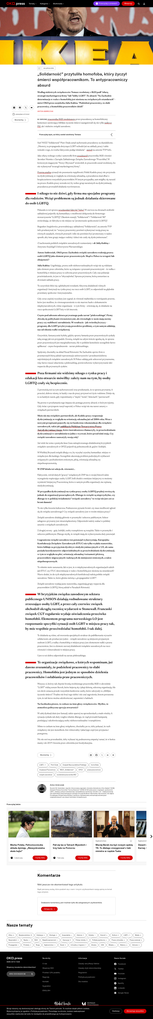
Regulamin (82, 972)
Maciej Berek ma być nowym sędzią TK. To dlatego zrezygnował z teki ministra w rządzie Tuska (114, 848)
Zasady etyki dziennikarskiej (89, 968)
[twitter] (102, 755)
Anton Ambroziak (57, 785)
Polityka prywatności (86, 977)
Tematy (32, 4)
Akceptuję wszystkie (135, 1011)
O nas (44, 964)
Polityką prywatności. (39, 1011)
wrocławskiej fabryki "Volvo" (71, 210)
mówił (89, 150)
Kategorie (44, 4)
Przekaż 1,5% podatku (51, 972)
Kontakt (45, 981)
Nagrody (45, 977)
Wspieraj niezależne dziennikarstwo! (21, 967)
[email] (107, 755)
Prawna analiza (44, 172)
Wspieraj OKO (48, 968)
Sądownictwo (101, 841)
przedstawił (82, 156)
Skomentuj (19, 120)
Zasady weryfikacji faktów (88, 964)
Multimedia (57, 4)
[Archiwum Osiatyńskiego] (90, 1004)
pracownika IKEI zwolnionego (61, 119)
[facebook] (96, 755)
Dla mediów (83, 981)
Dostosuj (115, 1011)
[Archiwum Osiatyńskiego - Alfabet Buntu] (62, 1004)
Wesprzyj (128, 3)
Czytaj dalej (40, 858)
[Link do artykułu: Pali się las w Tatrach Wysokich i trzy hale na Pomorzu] (71, 824)
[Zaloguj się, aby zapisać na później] (131, 841)
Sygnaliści (46, 986)
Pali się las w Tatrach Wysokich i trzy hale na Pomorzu (69, 847)
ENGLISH (46, 990)
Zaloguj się (48, 909)
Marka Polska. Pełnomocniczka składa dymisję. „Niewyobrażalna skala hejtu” (27, 848)
